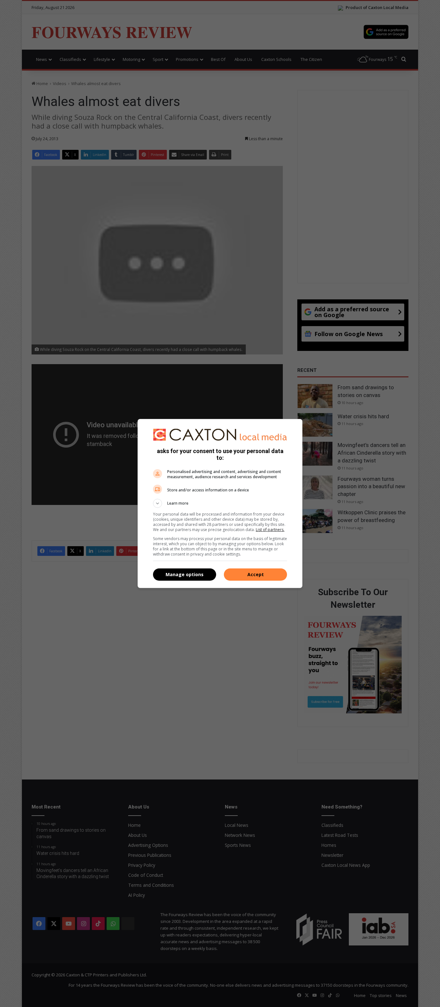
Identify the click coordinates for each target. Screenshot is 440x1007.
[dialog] (220, 503)
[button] (220, 503)
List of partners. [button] (270, 529)
